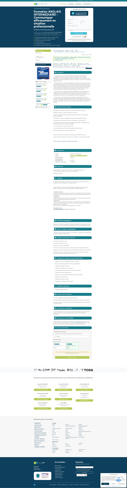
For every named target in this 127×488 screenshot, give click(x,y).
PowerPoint (81, 443)
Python (53, 452)
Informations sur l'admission (70, 67)
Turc (53, 435)
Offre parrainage (80, 0)
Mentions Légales (52, 484)
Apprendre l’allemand (59, 474)
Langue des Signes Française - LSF (85, 431)
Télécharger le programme (41, 64)
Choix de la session (57, 339)
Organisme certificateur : (61, 161)
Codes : (57, 155)
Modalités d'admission (76, 65)
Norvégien (54, 432)
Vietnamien (81, 429)
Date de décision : (59, 157)
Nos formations (63, 4)
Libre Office (54, 446)
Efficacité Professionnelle (40, 433)
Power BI (67, 451)
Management (37, 423)
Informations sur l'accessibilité (83, 67)
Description (56, 63)
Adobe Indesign (55, 449)
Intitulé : (57, 154)
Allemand (67, 424)
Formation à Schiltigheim (42, 399)
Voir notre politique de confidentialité (83, 470)
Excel (66, 443)
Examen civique (55, 439)
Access (80, 444)
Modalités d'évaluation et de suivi (85, 64)
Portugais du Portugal (56, 428)
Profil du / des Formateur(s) (59, 67)
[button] (125, 474)
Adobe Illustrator (68, 449)
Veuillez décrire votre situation (60, 331)
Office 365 (67, 444)
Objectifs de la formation (65, 63)
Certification (74, 63)
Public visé (81, 63)
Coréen (66, 429)
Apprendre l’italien (58, 476)
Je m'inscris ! (84, 472)
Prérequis (87, 63)
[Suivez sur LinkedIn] (34, 485)
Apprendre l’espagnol (59, 477)
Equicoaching (37, 442)
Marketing (36, 437)
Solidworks (67, 452)
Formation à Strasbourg (42, 389)
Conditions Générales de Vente (62, 484)
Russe (53, 431)
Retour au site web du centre (58, 50)
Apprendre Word (58, 468)
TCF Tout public (81, 437)
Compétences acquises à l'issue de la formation (62, 65)
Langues (72, 50)
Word (53, 443)
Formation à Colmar (63, 399)
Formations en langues (59, 471)
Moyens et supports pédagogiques (71, 64)
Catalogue (67, 50)
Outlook (53, 444)
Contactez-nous (86, 0)
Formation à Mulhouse (64, 389)
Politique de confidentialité (74, 484)
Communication (38, 425)
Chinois (53, 429)
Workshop (36, 444)
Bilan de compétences (39, 440)
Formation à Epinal (63, 408)
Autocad (53, 451)
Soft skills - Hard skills (39, 438)
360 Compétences (86, 4)
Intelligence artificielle (39, 446)
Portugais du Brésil (68, 428)
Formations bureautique (60, 467)
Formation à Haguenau (42, 408)
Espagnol (80, 424)
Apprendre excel (58, 470)
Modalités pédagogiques (59, 64)
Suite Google (67, 446)
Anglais (76, 50)
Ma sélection (41, 50)
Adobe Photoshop (82, 449)
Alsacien (80, 434)
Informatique (55, 448)
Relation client (37, 427)
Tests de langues (55, 437)
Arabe (66, 431)
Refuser (113, 483)
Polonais (66, 434)
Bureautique (55, 441)
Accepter (105, 483)
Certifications (67, 435)
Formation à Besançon (84, 389)
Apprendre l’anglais (58, 473)
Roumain (54, 434)
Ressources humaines (39, 429)
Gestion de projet (38, 431)
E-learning (80, 435)
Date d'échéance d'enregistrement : (59, 159)
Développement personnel (40, 435)
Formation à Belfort (84, 400)
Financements (78, 4)
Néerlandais (67, 432)
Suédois (80, 432)
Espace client (91, 0)
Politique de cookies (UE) (84, 484)
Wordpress (81, 451)
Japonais (80, 428)
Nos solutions (70, 4)
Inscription (89, 68)
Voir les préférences (121, 483)
